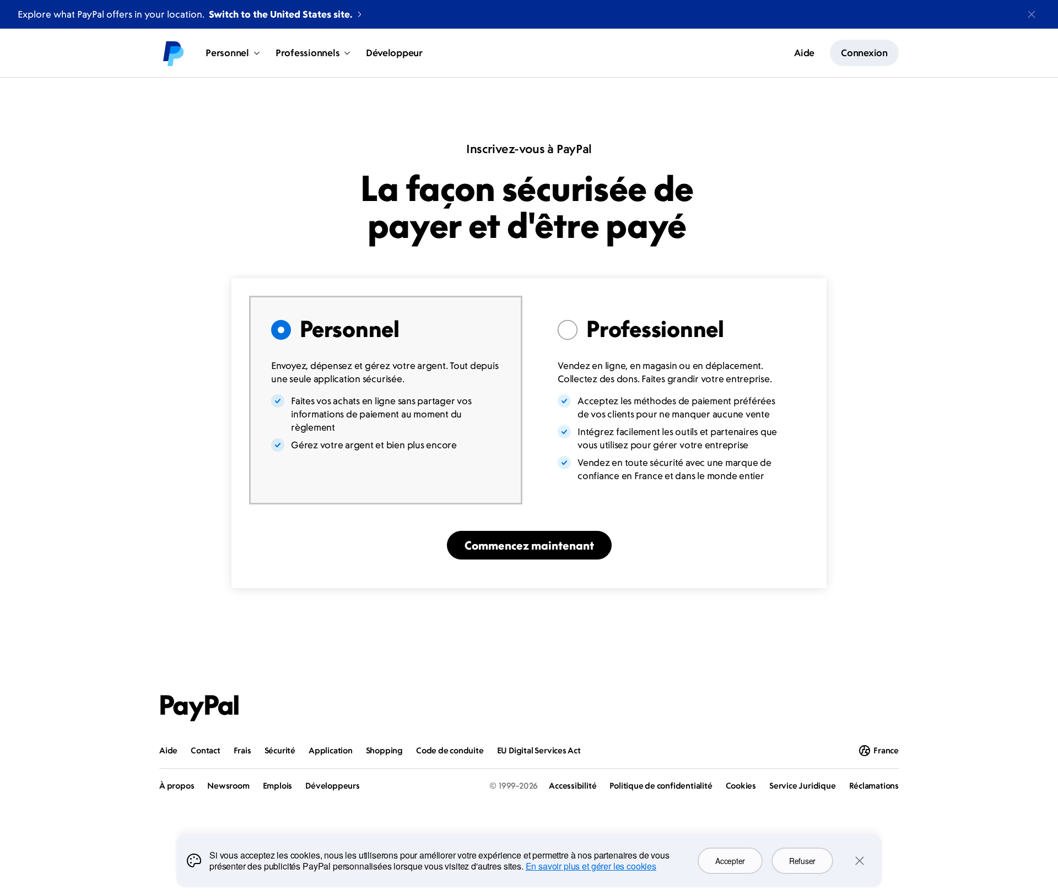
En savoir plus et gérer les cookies (591, 866)
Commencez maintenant (529, 545)
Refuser (802, 860)
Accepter (730, 860)
